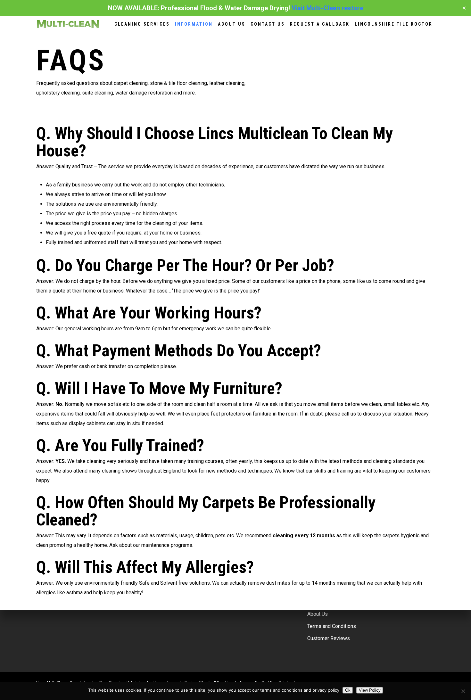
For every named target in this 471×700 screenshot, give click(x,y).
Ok (348, 690)
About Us (317, 614)
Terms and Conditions (331, 626)
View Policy (370, 690)
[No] (463, 691)
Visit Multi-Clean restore (327, 8)
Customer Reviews (328, 638)
